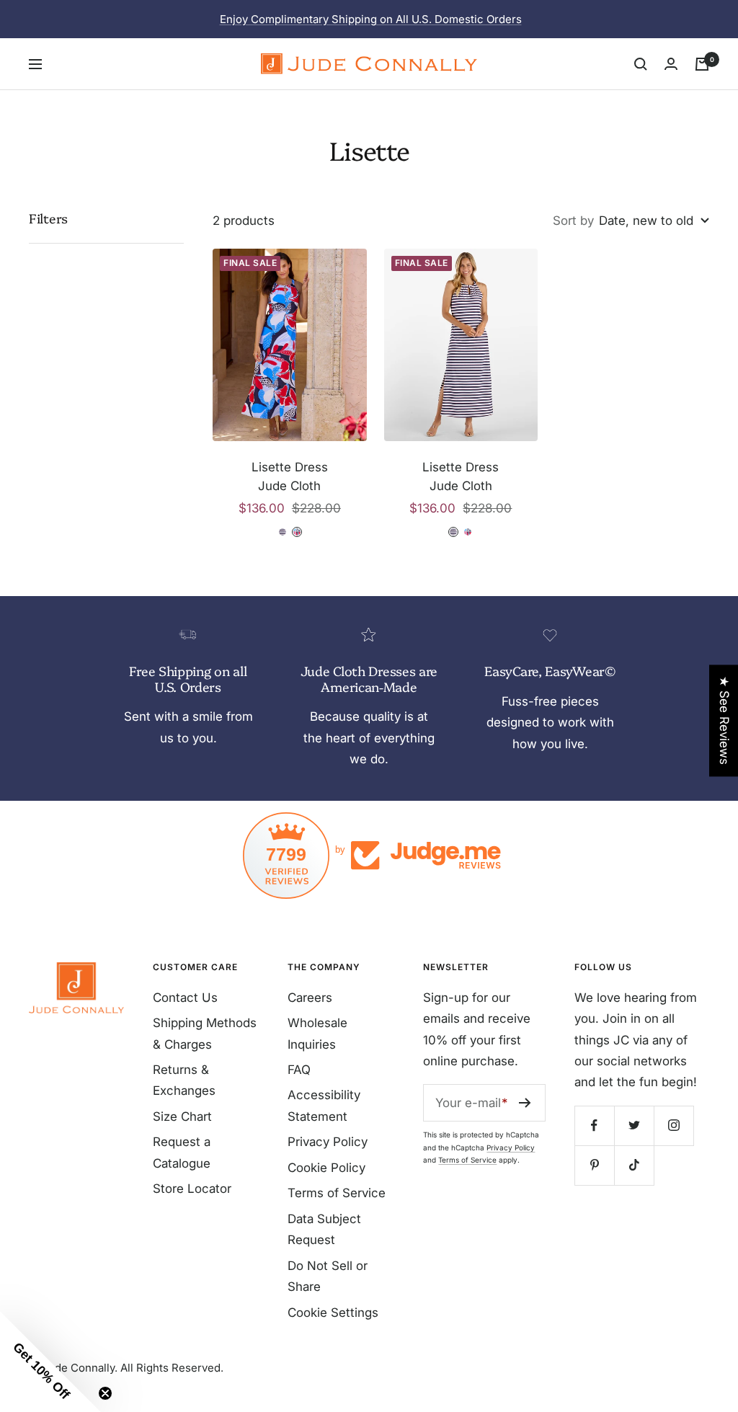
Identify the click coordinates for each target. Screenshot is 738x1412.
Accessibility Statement (324, 1105)
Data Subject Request (324, 1229)
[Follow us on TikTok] (634, 1165)
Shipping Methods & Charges (205, 1033)
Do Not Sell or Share (328, 1276)
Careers (310, 997)
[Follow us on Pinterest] (594, 1165)
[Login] (670, 64)
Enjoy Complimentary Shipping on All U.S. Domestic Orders (371, 19)
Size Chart (182, 1116)
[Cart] (702, 64)
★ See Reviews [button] (724, 720)
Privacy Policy (328, 1142)
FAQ (299, 1069)
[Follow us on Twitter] (634, 1125)
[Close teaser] (105, 1393)
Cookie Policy (326, 1167)
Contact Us (185, 997)
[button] (50, 1361)
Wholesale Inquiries (317, 1033)
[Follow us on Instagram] (673, 1125)
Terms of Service (337, 1193)
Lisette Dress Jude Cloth (290, 476)
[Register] (525, 1103)
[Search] (640, 64)
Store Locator (192, 1188)
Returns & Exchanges (184, 1080)
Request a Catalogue (181, 1152)
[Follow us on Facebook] (594, 1125)
